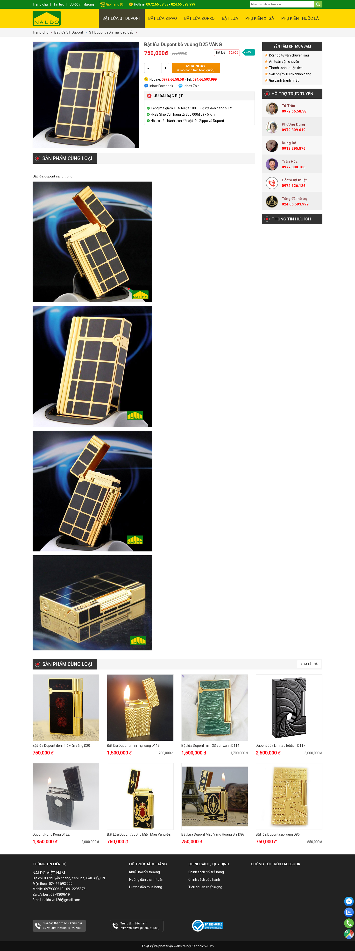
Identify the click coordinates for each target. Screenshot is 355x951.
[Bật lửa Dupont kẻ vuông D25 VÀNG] (86, 95)
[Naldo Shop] (47, 18)
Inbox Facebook (161, 86)
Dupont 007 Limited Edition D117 (280, 745)
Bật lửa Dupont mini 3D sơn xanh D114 (210, 745)
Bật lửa (230, 18)
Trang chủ (40, 32)
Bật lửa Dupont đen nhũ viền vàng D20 (61, 745)
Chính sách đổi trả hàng (206, 872)
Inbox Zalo (191, 86)
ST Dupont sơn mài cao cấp (111, 32)
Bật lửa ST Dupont (121, 18)
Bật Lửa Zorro (199, 18)
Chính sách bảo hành (204, 879)
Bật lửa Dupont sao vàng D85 (278, 834)
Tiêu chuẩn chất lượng (205, 887)
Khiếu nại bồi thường (144, 872)
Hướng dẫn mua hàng (145, 887)
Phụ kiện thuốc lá (300, 18)
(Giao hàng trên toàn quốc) (195, 68)
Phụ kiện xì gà (259, 18)
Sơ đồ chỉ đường (82, 4)
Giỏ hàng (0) (115, 4)
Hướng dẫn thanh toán (146, 879)
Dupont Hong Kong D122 (51, 834)
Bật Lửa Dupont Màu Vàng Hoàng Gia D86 (212, 834)
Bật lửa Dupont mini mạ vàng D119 (133, 745)
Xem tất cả (309, 664)
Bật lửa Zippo (162, 18)
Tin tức (58, 4)
